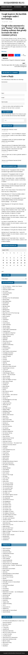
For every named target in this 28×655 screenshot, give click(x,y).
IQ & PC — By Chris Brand (9, 374)
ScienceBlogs (6, 469)
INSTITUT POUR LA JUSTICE (9, 632)
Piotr (2, 208)
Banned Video (6, 299)
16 (24, 260)
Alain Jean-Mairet (7, 624)
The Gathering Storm (8, 496)
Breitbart (5, 318)
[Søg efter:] (14, 120)
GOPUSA (5, 358)
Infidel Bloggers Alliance (8, 373)
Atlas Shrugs (6, 294)
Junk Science (6, 393)
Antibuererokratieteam (8, 553)
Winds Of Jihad (6, 533)
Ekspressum (5, 346)
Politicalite (5, 446)
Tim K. (4, 605)
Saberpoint (5, 466)
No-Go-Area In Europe (8, 577)
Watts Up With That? (8, 528)
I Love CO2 (5, 369)
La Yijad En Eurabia (7, 634)
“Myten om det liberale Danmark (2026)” (11, 160)
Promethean (6, 453)
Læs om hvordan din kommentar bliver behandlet (13, 115)
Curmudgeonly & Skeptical (9, 333)
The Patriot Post (7, 508)
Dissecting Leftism (7, 341)
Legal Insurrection (7, 403)
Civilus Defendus (7, 324)
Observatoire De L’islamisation (10, 637)
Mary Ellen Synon (7, 408)
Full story (3, 51)
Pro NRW (5, 587)
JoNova (4, 389)
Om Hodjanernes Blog (6, 10)
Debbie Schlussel (7, 336)
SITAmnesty (6, 644)
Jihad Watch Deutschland (9, 568)
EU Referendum (6, 348)
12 (10, 260)
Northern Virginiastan (8, 431)
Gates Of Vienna (7, 356)
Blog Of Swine (6, 311)
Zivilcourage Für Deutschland (10, 610)
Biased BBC (5, 304)
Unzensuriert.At (6, 607)
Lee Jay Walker (6, 401)
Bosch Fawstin (6, 316)
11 (6, 260)
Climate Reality (6, 328)
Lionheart (5, 406)
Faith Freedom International (9, 351)
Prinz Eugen (5, 583)
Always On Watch (7, 288)
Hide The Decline (7, 364)
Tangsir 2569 (6, 602)
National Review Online (8, 421)
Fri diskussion (17, 7)
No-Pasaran (5, 428)
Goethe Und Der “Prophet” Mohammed (12, 565)
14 (17, 260)
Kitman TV (5, 398)
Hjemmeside (4, 102)
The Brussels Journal (7, 486)
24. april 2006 (5, 21)
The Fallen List (6, 493)
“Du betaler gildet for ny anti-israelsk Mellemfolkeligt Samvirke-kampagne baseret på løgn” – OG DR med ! (13, 185)
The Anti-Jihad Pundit (8, 484)
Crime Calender (6, 558)
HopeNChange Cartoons (8, 368)
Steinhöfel (5, 600)
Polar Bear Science (7, 441)
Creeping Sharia (6, 331)
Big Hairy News (6, 306)
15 (21, 260)
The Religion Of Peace (8, 511)
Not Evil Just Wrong (7, 433)
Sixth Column (6, 473)
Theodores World (7, 519)
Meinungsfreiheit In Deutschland (11, 573)
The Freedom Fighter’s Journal (10, 494)
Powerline (5, 448)
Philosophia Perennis (8, 580)
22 (21, 263)
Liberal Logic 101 (6, 404)
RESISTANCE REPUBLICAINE (9, 639)
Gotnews (5, 359)
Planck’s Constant (7, 439)
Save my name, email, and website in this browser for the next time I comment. (12, 107)
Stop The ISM (6, 478)
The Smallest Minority (8, 516)
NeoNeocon (5, 423)
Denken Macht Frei (7, 562)
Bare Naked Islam (7, 301)
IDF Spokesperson (7, 371)
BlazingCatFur (6, 309)
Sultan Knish (6, 481)
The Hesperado (6, 498)
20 (14, 263)
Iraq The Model (6, 376)
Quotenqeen (6, 590)
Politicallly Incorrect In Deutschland (11, 582)
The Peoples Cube (7, 509)
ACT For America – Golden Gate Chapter (12, 286)
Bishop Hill (5, 308)
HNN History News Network (9, 366)
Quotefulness (6, 456)
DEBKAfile (5, 338)
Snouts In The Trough (8, 474)
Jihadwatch (5, 388)
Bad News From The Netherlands (11, 298)
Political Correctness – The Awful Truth (12, 443)
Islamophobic (6, 383)
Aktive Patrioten (7, 548)
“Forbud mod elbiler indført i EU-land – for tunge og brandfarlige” (13, 194)
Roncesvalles (6, 597)
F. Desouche (6, 627)
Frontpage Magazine (8, 354)
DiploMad (5, 339)
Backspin (5, 296)
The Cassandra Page (8, 488)
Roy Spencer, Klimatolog (8, 464)
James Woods (6, 386)
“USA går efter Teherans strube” (9, 129)
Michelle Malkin (6, 413)
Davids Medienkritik (7, 560)
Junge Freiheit (6, 570)
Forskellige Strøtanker (8, 353)
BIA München (6, 555)
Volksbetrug (5, 608)
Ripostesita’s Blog (7, 642)
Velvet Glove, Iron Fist (8, 524)
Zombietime (6, 539)
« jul (2, 271)
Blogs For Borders (7, 314)
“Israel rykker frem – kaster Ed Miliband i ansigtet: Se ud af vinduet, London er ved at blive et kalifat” (13, 134)
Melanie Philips (6, 409)
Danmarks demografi (6, 7)
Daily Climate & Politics (8, 334)
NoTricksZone (6, 434)
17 (3, 263)
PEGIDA (4, 578)
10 (3, 260)
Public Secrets (6, 454)
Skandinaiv (5, 646)
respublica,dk (6, 629)
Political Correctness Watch (9, 444)
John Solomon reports (8, 391)
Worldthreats (6, 536)
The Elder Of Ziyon (7, 491)
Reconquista (6, 459)
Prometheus (6, 588)
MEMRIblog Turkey (7, 411)
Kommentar (4, 82)
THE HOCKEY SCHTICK (8, 499)
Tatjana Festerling (7, 603)
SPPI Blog (5, 476)
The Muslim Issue (7, 504)
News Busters (6, 424)
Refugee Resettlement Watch (10, 461)
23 (24, 263)
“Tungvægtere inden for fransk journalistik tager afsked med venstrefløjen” (13, 140)
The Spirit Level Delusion (9, 518)
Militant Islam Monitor (8, 414)
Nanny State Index (7, 419)
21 (17, 263)
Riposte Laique (6, 641)
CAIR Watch (6, 319)
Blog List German (7, 557)
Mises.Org (5, 416)
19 (10, 263)
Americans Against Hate (8, 289)
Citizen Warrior (6, 323)
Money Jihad (6, 418)
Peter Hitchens (6, 436)
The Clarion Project (7, 489)
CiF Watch (5, 321)
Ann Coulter (5, 291)
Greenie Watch (6, 361)
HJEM (25, 7)
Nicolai (10, 21)
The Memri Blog (6, 503)
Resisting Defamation (8, 463)
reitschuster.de (6, 595)
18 (6, 263)
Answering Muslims (7, 293)
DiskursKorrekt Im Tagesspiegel (10, 563)
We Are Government (8, 529)
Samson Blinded (6, 468)
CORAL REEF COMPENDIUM (9, 329)
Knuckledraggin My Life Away (10, 399)
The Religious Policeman (8, 513)
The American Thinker (8, 483)
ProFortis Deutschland (8, 585)
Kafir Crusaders (6, 396)
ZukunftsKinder (6, 612)
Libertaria (5, 572)
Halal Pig (5, 363)
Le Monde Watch (7, 636)
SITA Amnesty (6, 471)
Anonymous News (7, 552)
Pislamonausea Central (8, 438)
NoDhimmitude (6, 429)
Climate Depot (6, 326)
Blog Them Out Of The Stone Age (11, 313)
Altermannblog (6, 550)
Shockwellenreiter (7, 598)
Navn (2, 93)
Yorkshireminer (6, 538)
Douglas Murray (6, 343)
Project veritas (6, 451)
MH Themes (22, 653)
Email (2, 97)
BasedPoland (6, 303)
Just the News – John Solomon (10, 394)
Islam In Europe (6, 378)
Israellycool (5, 384)
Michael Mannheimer (8, 575)
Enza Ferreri (5, 626)
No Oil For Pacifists (7, 426)
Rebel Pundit (6, 458)
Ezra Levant (5, 349)
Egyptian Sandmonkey (8, 344)
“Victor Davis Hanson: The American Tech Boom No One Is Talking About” (13, 190)
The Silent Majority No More (9, 514)
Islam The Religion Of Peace (9, 379)
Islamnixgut (5, 567)
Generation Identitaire (8, 631)
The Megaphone (7, 501)
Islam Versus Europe (7, 381)
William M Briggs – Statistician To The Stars (13, 531)
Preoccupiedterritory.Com (9, 449)
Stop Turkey (5, 479)
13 (13, 260)
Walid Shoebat (6, 526)
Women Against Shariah (8, 534)
